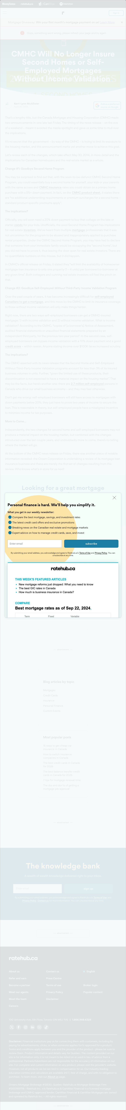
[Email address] (35, 544)
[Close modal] (114, 497)
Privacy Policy (101, 553)
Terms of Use (84, 553)
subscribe (91, 543)
